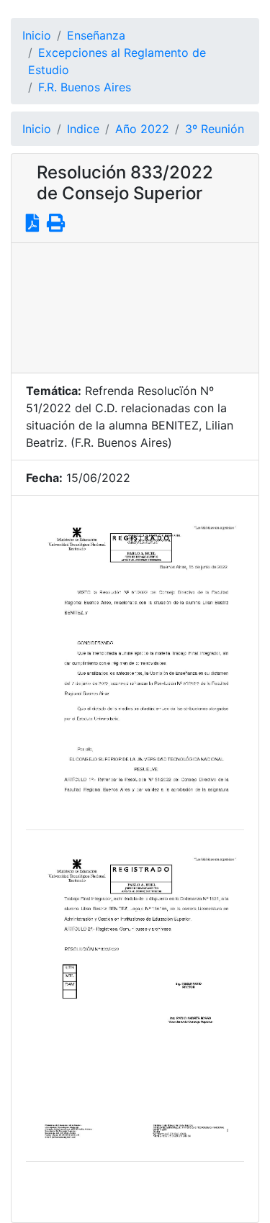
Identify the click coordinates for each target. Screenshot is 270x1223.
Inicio (36, 35)
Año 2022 (142, 129)
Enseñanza (96, 35)
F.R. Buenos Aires (84, 87)
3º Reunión (214, 129)
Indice (83, 129)
